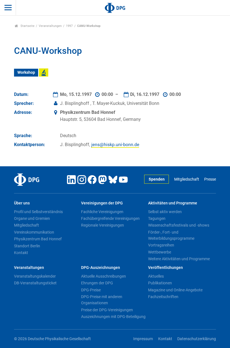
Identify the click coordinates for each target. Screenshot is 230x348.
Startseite (27, 26)
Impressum (143, 339)
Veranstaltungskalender (35, 276)
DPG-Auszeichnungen (100, 267)
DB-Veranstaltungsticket (35, 283)
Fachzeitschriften (163, 296)
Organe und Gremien (32, 218)
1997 (69, 26)
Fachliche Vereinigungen (102, 211)
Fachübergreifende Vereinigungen (110, 218)
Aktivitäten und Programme (172, 203)
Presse (210, 179)
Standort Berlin (27, 246)
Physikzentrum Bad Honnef (38, 239)
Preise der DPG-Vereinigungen (107, 310)
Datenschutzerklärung (196, 339)
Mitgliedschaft (186, 179)
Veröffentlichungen (165, 267)
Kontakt (21, 252)
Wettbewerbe (159, 252)
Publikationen (160, 283)
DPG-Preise (91, 290)
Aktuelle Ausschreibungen (103, 276)
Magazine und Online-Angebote (175, 290)
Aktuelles (156, 276)
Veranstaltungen (50, 26)
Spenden (157, 179)
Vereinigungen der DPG (102, 203)
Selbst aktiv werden (165, 211)
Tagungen (156, 218)
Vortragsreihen (161, 245)
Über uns (22, 203)
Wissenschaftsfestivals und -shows (178, 225)
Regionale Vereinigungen (102, 225)
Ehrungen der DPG (97, 283)
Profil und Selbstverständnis (38, 211)
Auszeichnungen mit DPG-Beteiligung (113, 316)
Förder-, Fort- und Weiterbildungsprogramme (171, 235)
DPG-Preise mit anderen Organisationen (101, 299)
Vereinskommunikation (34, 232)
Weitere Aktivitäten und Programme (179, 259)
